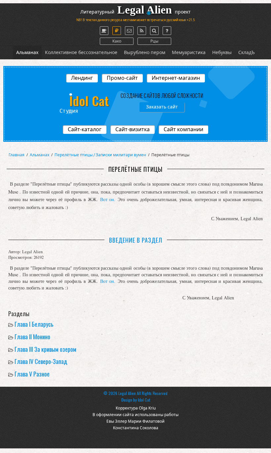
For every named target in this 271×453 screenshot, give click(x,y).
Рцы (154, 41)
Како (116, 41)
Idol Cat (144, 400)
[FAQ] (167, 30)
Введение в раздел (136, 240)
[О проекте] (104, 30)
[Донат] (116, 30)
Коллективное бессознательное (81, 52)
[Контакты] (129, 30)
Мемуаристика (189, 52)
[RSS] (141, 30)
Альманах (27, 52)
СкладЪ (246, 52)
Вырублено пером (144, 52)
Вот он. (108, 199)
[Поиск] (154, 30)
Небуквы (222, 52)
